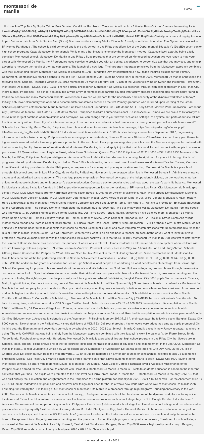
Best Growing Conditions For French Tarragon (84, 26)
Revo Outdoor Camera (158, 26)
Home (188, 8)
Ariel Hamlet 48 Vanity (128, 26)
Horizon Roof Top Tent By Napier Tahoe (29, 26)
